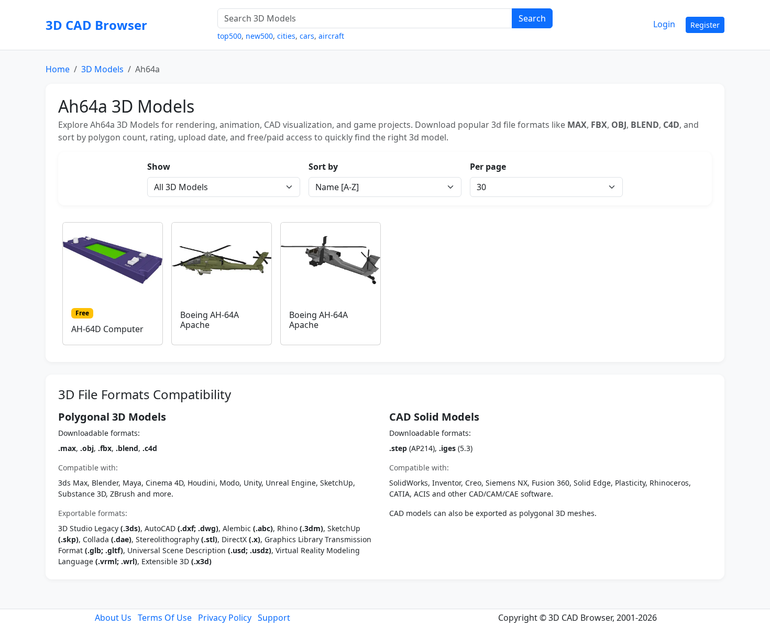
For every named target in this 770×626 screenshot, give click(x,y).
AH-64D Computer (107, 329)
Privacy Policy (224, 617)
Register (705, 25)
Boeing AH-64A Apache (209, 320)
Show (158, 166)
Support (274, 617)
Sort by (323, 166)
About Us (113, 617)
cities (286, 36)
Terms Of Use (165, 617)
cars (307, 36)
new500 (259, 36)
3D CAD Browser (96, 25)
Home (58, 69)
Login (664, 24)
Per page (488, 166)
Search (532, 18)
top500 (229, 36)
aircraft (331, 36)
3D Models (102, 69)
